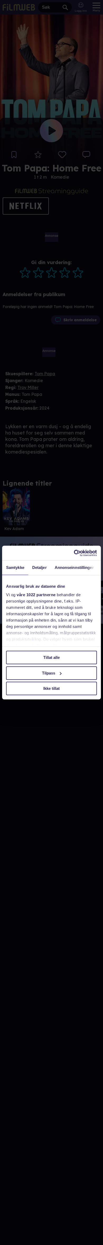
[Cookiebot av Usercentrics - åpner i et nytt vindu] (74, 553)
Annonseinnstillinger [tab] (74, 567)
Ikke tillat (51, 688)
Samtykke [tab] (15, 567)
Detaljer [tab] (39, 567)
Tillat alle (51, 657)
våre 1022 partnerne (36, 594)
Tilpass (48, 673)
